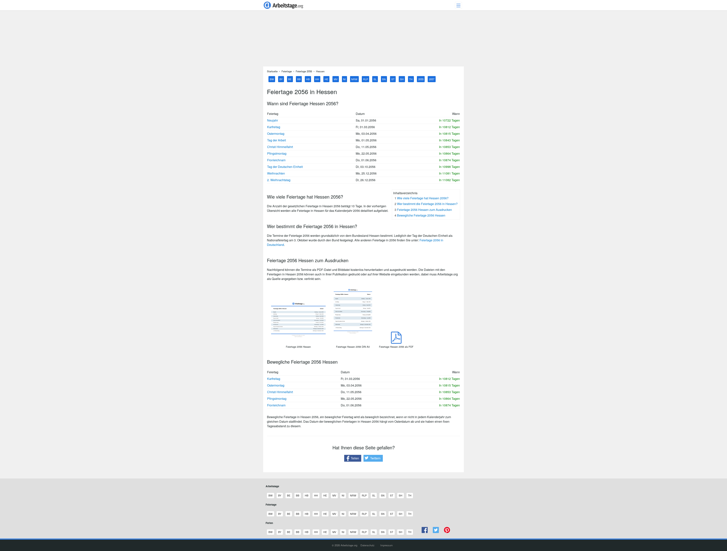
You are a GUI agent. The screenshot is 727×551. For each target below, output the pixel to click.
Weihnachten (276, 173)
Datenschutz (367, 545)
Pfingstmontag (276, 153)
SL (375, 79)
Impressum (386, 545)
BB (299, 79)
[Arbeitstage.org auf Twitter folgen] (436, 532)
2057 (431, 79)
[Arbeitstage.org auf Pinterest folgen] (446, 532)
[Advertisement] (363, 39)
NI (344, 79)
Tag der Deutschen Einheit (285, 166)
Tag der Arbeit (276, 140)
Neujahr (272, 120)
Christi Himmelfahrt (280, 147)
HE (326, 79)
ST (393, 79)
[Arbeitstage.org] (283, 9)
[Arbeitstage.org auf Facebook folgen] (424, 532)
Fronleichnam (276, 160)
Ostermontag (275, 133)
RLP (365, 79)
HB (308, 79)
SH (402, 79)
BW (272, 79)
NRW (354, 79)
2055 (421, 79)
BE (290, 79)
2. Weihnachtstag (278, 180)
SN (384, 79)
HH (317, 79)
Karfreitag (273, 127)
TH (411, 79)
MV (336, 79)
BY (281, 79)
